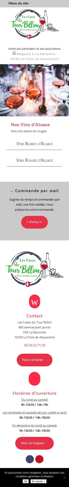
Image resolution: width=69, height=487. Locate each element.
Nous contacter (32, 360)
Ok (25, 481)
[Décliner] (64, 477)
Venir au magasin (33, 443)
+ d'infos (33, 222)
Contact (34, 316)
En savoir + (38, 481)
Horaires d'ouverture (34, 393)
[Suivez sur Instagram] (39, 459)
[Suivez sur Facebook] (30, 459)
